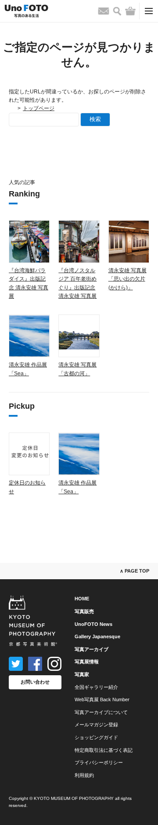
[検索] (117, 11)
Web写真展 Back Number (102, 699)
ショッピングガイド (96, 737)
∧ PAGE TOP (134, 570)
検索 (95, 119)
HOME (82, 598)
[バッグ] (130, 11)
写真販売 (84, 611)
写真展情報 (87, 661)
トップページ (38, 108)
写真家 (82, 674)
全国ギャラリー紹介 (96, 687)
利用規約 (84, 775)
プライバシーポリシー (99, 762)
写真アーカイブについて (101, 712)
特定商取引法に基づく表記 (104, 750)
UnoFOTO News (93, 624)
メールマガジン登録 (96, 724)
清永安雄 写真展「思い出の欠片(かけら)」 (127, 278)
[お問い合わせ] (103, 11)
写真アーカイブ (91, 649)
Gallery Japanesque (97, 636)
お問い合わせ (35, 681)
